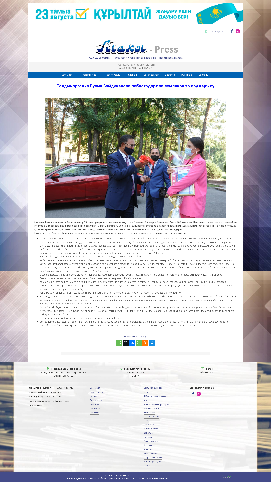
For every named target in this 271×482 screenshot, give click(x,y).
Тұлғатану (148, 437)
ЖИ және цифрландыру (155, 396)
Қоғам (147, 400)
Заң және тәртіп (151, 408)
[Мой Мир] (152, 343)
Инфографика (150, 453)
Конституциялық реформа (156, 404)
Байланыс (204, 74)
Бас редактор (151, 74)
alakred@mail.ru (217, 31)
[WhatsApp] (119, 343)
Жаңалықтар (89, 74)
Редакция (132, 74)
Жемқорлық (149, 412)
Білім (146, 392)
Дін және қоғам (151, 428)
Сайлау (147, 465)
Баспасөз (170, 74)
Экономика (149, 424)
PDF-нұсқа (186, 74)
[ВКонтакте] (132, 343)
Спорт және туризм (153, 457)
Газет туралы (113, 74)
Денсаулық (149, 432)
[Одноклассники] (145, 343)
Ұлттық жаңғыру (151, 441)
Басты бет (67, 74)
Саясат (147, 420)
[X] (126, 343)
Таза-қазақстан (151, 416)
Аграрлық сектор (152, 445)
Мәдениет (148, 449)
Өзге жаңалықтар (152, 461)
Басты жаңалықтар (153, 387)
